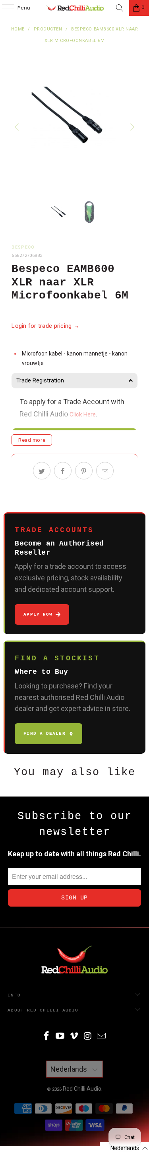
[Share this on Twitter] (41, 470)
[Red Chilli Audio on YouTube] (60, 1036)
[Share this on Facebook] (63, 470)
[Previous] (17, 127)
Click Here (83, 414)
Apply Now (37, 614)
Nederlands (69, 1069)
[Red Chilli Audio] (74, 8)
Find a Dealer (44, 733)
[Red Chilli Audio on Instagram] (88, 1036)
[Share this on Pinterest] (84, 470)
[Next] (131, 127)
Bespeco (23, 247)
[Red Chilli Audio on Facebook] (46, 1036)
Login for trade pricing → (45, 325)
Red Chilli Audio (82, 1089)
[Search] (119, 8)
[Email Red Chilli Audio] (102, 1036)
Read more (31, 440)
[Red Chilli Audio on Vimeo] (74, 1036)
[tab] (74, 380)
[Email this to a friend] (105, 470)
